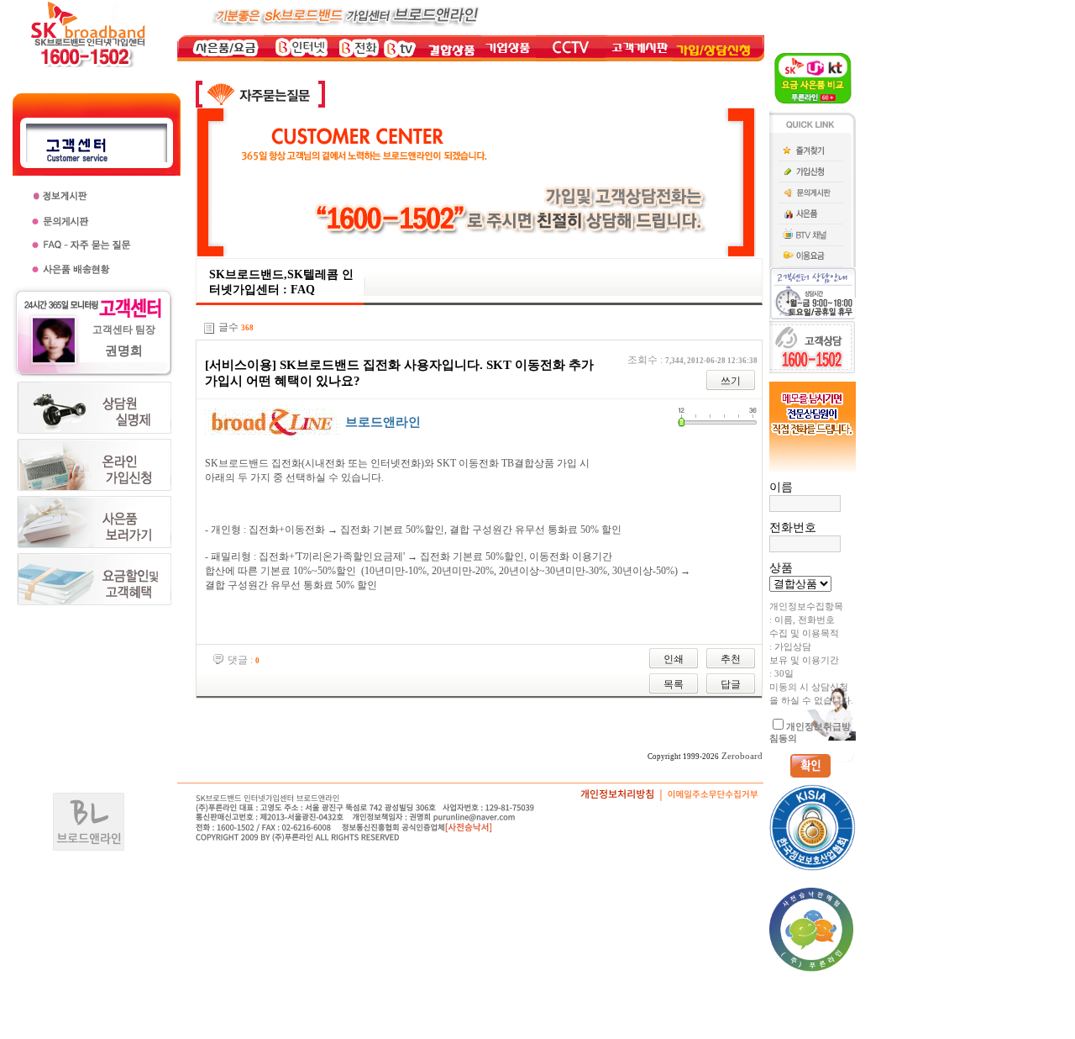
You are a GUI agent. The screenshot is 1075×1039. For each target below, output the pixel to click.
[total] (209, 328)
